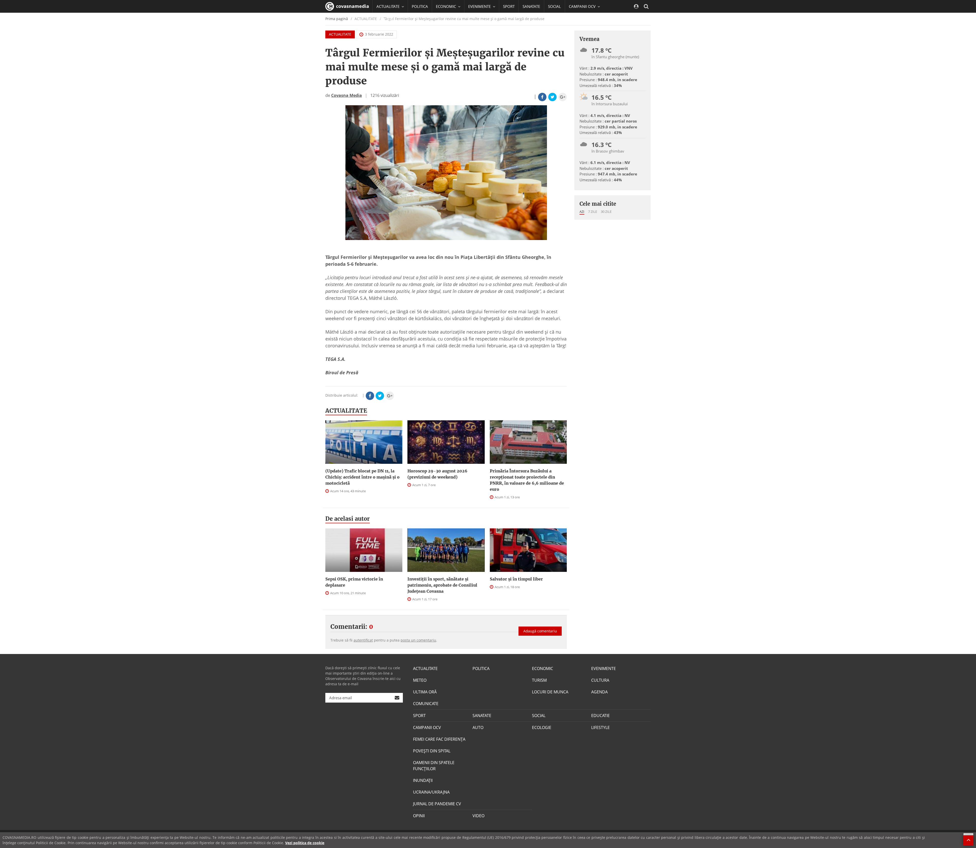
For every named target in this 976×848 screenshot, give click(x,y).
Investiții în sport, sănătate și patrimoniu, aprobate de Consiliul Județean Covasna (442, 585)
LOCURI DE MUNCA (550, 692)
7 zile (592, 211)
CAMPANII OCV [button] (583, 6)
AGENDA (599, 692)
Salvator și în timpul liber (516, 579)
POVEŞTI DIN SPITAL (431, 751)
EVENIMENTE (603, 668)
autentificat (363, 640)
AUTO (477, 727)
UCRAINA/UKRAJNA (431, 792)
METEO (419, 680)
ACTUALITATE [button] (388, 6)
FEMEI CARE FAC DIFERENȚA (439, 739)
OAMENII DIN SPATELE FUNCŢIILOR (433, 765)
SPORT (509, 6)
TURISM (539, 680)
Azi (582, 211)
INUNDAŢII (423, 780)
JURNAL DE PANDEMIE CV (437, 804)
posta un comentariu (418, 640)
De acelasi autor (347, 518)
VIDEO (478, 816)
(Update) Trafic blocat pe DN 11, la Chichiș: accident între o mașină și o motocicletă (362, 477)
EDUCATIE (384, 19)
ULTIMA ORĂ (425, 692)
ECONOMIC (542, 668)
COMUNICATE (425, 703)
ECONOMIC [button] (446, 6)
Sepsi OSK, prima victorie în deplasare (354, 582)
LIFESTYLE (600, 727)
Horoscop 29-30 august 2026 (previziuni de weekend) (437, 474)
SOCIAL (554, 6)
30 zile (606, 211)
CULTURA (600, 680)
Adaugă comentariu (540, 631)
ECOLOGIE (541, 727)
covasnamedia (352, 6)
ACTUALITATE (340, 34)
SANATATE (531, 6)
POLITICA (420, 6)
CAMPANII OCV (427, 727)
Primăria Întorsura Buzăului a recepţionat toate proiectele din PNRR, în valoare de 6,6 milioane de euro (527, 480)
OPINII (419, 816)
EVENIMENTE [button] (480, 6)
